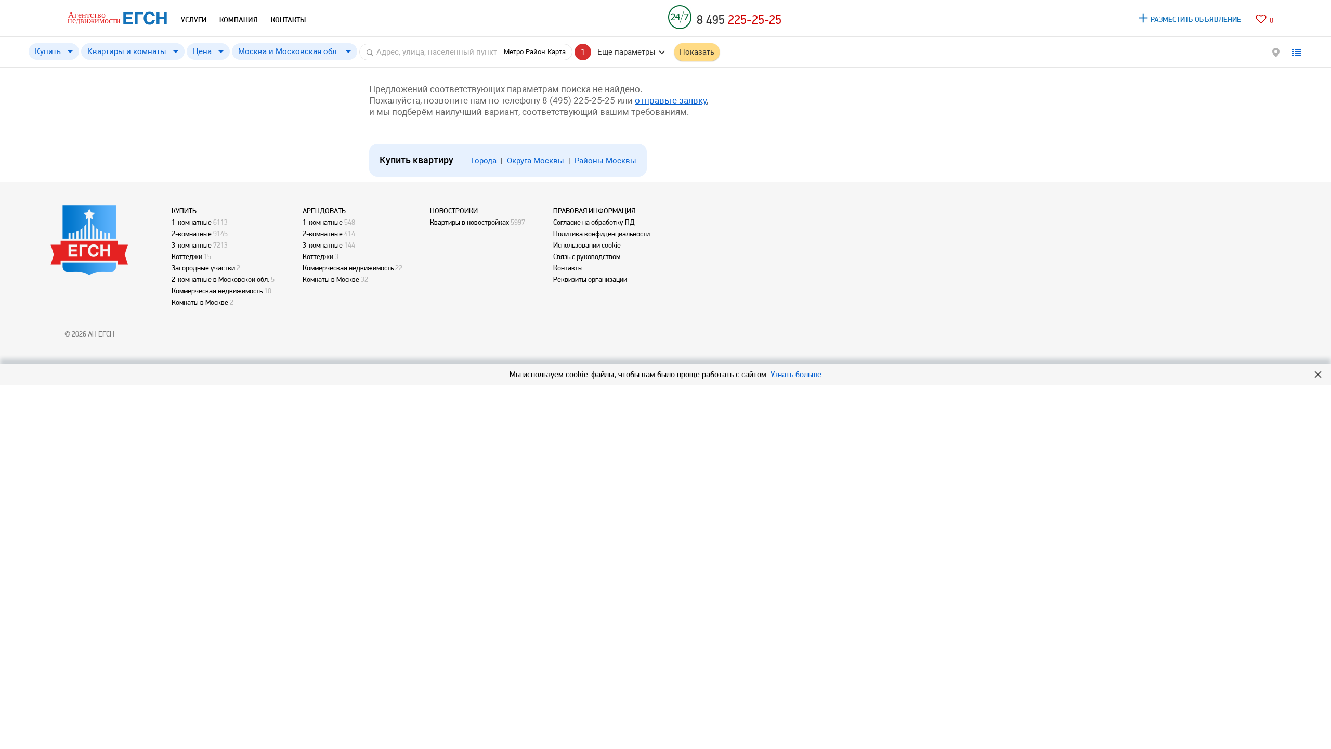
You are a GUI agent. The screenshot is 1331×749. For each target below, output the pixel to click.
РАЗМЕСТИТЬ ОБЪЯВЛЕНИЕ (1196, 19)
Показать (697, 52)
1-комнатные (192, 222)
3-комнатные (192, 245)
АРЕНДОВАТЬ (324, 210)
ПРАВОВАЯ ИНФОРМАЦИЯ (594, 210)
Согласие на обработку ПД (594, 222)
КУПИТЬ (184, 210)
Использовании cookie (587, 245)
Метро (514, 52)
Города (484, 160)
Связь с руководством (586, 256)
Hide (1318, 374)
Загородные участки (203, 268)
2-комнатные (192, 233)
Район (535, 52)
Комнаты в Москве (200, 302)
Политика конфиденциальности (601, 233)
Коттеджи (187, 256)
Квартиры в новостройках (469, 222)
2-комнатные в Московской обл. (220, 279)
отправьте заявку (671, 100)
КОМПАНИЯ (238, 20)
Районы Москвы (605, 160)
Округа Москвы (535, 160)
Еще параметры (626, 52)
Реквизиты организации (590, 279)
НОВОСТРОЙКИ (454, 210)
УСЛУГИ (193, 20)
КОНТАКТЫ (288, 20)
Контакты (568, 268)
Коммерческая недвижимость (217, 291)
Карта (556, 52)
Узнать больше (796, 374)
